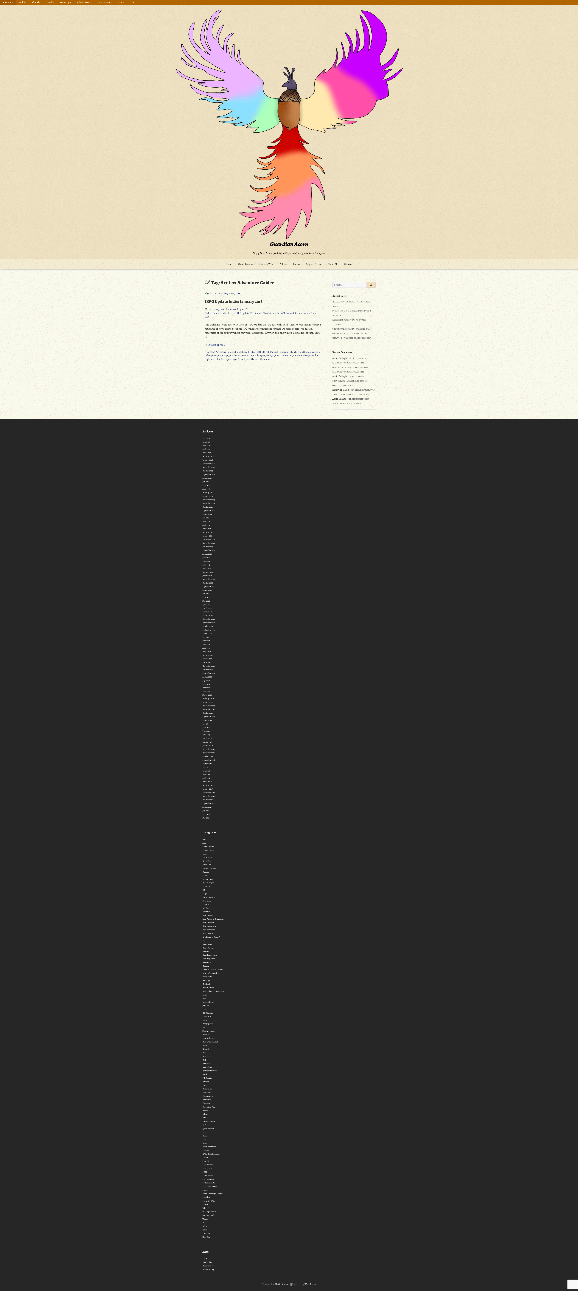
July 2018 (206, 767)
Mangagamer (207, 1023)
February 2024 (207, 532)
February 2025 (207, 492)
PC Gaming (256, 313)
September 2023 (208, 550)
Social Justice (207, 1175)
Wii (203, 1222)
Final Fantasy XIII (209, 926)
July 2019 (205, 724)
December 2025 (208, 463)
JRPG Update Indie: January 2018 (233, 301)
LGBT (204, 1020)
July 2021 (205, 637)
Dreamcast (206, 886)
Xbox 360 (206, 1233)
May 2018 (206, 774)
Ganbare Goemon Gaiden (212, 969)
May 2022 (206, 601)
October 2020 (207, 669)
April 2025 (206, 489)
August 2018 (207, 763)
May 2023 (206, 561)
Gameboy (206, 951)
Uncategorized (208, 1215)
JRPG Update (242, 313)
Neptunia (206, 1049)
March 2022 (207, 608)
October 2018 (207, 756)
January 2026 (207, 460)
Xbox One (206, 1237)
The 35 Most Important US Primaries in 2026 (351, 329)
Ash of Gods (207, 857)
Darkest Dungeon (279, 352)
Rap (203, 1139)
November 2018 (208, 752)
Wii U (204, 1226)
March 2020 (207, 695)
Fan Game (206, 908)
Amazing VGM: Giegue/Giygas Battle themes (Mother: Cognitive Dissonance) (350, 381)
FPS (203, 940)
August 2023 (207, 554)
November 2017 (208, 796)
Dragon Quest (208, 879)
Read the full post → (215, 344)
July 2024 (206, 517)
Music (204, 1045)
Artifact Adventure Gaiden (220, 352)
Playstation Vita (208, 1107)
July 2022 (206, 593)
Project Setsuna (208, 1121)
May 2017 (206, 818)
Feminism (206, 911)
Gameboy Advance (209, 955)
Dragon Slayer (208, 882)
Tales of (205, 1208)
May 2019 (206, 731)
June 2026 (206, 442)
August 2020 (207, 677)
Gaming (217, 313)
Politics (283, 264)
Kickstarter (206, 1016)
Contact (348, 264)
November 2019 (208, 709)
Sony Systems (208, 1179)
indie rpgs (223, 355)
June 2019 (206, 727)
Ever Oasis (206, 901)
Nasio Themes (282, 1284)
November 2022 (208, 579)
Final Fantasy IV (208, 922)
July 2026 (206, 438)
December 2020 (208, 662)
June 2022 (206, 597)
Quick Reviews (208, 1128)
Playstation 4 (269, 313)
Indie (224, 313)
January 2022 (207, 615)
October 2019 (207, 713)
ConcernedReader (340, 367)
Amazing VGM (266, 264)
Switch (306, 313)
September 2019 (208, 716)
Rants (204, 1136)
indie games (211, 355)
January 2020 (207, 702)
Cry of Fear (206, 861)
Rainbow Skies (300, 355)
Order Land (286, 355)
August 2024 (207, 514)
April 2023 (206, 564)
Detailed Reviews (209, 868)
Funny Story (207, 944)
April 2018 (206, 778)
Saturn (205, 1157)
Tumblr (50, 2)
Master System (208, 1031)
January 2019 (207, 745)
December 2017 (208, 792)
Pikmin (205, 1085)
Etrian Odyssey (208, 897)
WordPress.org (208, 1269)
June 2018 (206, 771)
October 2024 (207, 507)
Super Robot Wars (209, 1201)
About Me (333, 264)
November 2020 (208, 666)
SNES (204, 1172)
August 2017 (207, 807)
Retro (204, 1143)
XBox (204, 1229)
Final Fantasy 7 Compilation (213, 919)
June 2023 (206, 557)
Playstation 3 (207, 1099)
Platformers (207, 1089)
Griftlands (206, 984)
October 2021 (207, 626)
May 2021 (206, 644)
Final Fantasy (207, 915)
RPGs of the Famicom (210, 1154)
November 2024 (208, 503)
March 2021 (206, 651)
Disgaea (205, 872)
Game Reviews (245, 264)
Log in (204, 1258)
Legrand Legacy (257, 355)
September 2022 (208, 586)
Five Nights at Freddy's (211, 937)
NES (204, 1052)
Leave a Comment (261, 359)
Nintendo (206, 1063)
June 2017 (206, 814)
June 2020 (206, 684)
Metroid (205, 1034)
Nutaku (205, 1074)
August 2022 (207, 590)
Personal (205, 1081)
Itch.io (231, 313)
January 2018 (207, 789)
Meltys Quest (273, 355)
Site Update (206, 1168)
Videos (205, 1219)
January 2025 (207, 496)
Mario (204, 1027)
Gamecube (206, 962)
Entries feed (207, 1262)
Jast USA (205, 1005)
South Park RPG (208, 1182)
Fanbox (122, 2)
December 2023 (208, 539)
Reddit (22, 2)
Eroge (204, 893)
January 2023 (207, 575)
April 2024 (206, 525)
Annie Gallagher (236, 309)
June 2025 (206, 485)
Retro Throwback (285, 313)
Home (229, 264)
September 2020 (208, 673)
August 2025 (207, 478)
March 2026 (207, 452)
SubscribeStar (84, 2)
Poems (296, 264)
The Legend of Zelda (210, 1211)
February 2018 (207, 785)
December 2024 (208, 499)
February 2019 (207, 742)
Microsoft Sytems (209, 1038)
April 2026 (206, 449)
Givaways (206, 980)
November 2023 (208, 543)
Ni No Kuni (206, 1056)
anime (204, 854)
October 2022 (207, 583)
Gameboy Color (208, 958)
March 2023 (206, 568)
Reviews (205, 1150)
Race (204, 1132)
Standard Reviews (209, 1186)
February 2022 (207, 611)
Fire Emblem (207, 933)
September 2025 (208, 474)
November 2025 (208, 467)
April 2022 (206, 604)
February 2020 (208, 698)
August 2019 (207, 720)
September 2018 (208, 760)
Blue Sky (36, 2)
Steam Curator (104, 2)
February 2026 (207, 456)
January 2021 (207, 658)
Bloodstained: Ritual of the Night (252, 352)
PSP (204, 1125)
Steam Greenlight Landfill (212, 1193)
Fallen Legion (295, 352)
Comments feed (208, 1265)
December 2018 (208, 749)
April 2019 (206, 734)
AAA (204, 843)
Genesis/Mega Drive (210, 973)
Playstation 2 (207, 1096)
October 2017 (207, 799)
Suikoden (206, 1197)
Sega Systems (208, 1164)
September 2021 (208, 630)
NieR (204, 1060)
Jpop (204, 1009)
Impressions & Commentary (214, 991)
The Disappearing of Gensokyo (232, 359)
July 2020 (206, 680)
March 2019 (206, 738)
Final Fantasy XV (209, 929)
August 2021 (207, 633)
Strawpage (65, 2)
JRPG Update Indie (239, 355)
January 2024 (207, 536)
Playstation (206, 1092)
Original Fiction (314, 264)
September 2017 (208, 803)
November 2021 (208, 622)
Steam (298, 313)
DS (203, 890)
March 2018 (207, 781)
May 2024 (206, 521)
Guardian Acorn (289, 244)
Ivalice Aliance (208, 1002)
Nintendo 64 (207, 1067)
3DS (204, 839)
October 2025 (207, 470)
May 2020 (206, 687)
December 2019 (208, 705)
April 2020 (206, 691)
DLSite (208, 313)
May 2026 (206, 445)
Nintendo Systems (209, 1070)
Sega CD (205, 1161)
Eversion (206, 904)
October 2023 (207, 546)
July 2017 (205, 810)
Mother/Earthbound (210, 1042)
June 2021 (206, 640)
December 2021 (208, 619)
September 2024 (208, 510)
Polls (204, 1117)
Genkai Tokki (207, 976)
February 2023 (207, 572)
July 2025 (206, 481)
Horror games (208, 987)
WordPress (310, 1284)
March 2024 (207, 528)
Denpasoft (206, 864)
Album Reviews (208, 846)
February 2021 (207, 655)
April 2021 (206, 648)
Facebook (8, 2)
